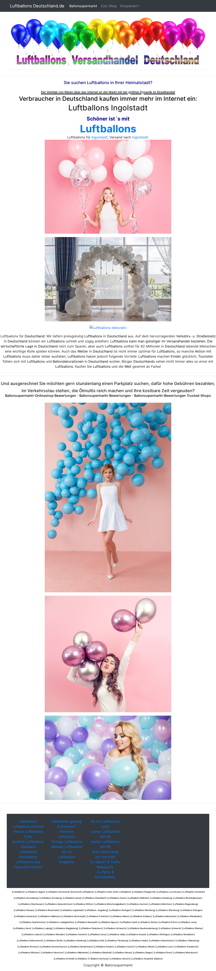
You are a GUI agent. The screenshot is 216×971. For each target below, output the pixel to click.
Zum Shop (109, 6)
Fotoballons (28, 857)
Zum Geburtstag (105, 852)
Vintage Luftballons (66, 842)
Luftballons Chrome (28, 826)
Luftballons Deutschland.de (37, 5)
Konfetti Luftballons (28, 842)
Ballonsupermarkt (84, 6)
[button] (24, 40)
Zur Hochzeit (105, 857)
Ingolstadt (100, 137)
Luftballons (108, 128)
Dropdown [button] (128, 6)
